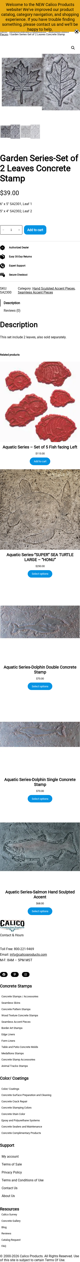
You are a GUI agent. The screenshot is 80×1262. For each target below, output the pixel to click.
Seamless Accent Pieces (35, 292)
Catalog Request (11, 1239)
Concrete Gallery (11, 1220)
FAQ (3, 1246)
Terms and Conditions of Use (22, 1180)
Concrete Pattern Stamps (16, 1009)
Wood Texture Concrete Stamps (19, 1015)
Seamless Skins (10, 1002)
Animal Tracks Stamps (14, 1065)
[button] (73, 48)
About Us (8, 1196)
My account (10, 1156)
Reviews (6, 1233)
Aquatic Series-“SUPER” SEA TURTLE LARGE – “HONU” (40, 557)
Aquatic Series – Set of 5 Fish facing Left (40, 447)
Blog (4, 1227)
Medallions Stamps (12, 1053)
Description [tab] (12, 303)
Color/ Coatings (10, 1088)
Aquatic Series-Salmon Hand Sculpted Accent (40, 894)
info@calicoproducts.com (28, 954)
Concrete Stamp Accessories (18, 1059)
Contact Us (9, 1188)
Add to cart (35, 230)
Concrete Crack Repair (14, 1101)
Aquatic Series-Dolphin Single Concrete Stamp (40, 782)
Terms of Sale (12, 1164)
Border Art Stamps (12, 1028)
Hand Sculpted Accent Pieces (53, 288)
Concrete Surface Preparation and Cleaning (26, 1095)
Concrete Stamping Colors (16, 1107)
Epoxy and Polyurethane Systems (20, 1120)
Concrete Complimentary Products (21, 1133)
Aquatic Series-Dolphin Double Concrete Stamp (40, 670)
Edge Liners (8, 1034)
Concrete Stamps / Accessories (19, 996)
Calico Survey (9, 1214)
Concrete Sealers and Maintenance (21, 1126)
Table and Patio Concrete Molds (19, 1047)
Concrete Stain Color (13, 1114)
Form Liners (8, 1040)
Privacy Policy (12, 1172)
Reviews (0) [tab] (12, 311)
